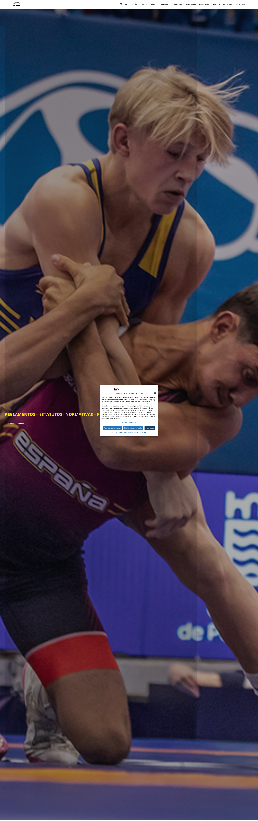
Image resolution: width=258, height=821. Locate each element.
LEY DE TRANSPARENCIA (222, 4)
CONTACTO (240, 4)
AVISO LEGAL (143, 432)
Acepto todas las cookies (112, 428)
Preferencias (150, 428)
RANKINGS (178, 4)
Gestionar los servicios (128, 422)
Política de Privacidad (131, 432)
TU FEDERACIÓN (131, 4)
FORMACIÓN (164, 4)
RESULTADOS (204, 4)
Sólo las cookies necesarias (133, 428)
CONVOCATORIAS (148, 4)
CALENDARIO (191, 4)
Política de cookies (117, 432)
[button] (155, 393)
